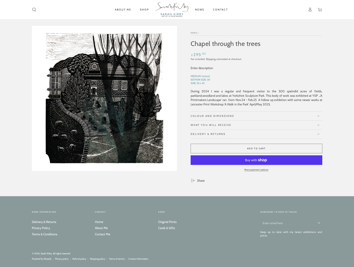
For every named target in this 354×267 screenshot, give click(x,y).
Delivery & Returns (44, 222)
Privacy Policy (41, 228)
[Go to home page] (172, 9)
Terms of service (117, 258)
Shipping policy (97, 258)
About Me (101, 228)
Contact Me (102, 234)
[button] (34, 9)
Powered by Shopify (41, 258)
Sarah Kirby (46, 253)
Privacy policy (62, 258)
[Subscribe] (320, 223)
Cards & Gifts (166, 228)
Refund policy (79, 258)
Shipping (211, 59)
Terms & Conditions (44, 234)
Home (194, 33)
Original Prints (167, 222)
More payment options (256, 169)
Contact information (138, 258)
